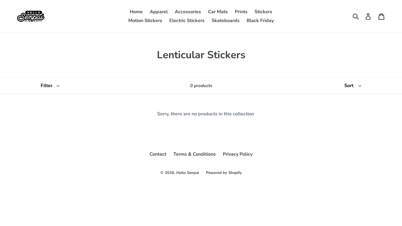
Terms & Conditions (194, 154)
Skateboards (226, 20)
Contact (157, 154)
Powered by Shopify (224, 172)
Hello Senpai (187, 172)
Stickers (263, 12)
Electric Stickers (187, 20)
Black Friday (260, 20)
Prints (241, 12)
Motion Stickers (145, 20)
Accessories (188, 12)
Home (136, 12)
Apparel (159, 12)
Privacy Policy (238, 154)
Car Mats (218, 12)
